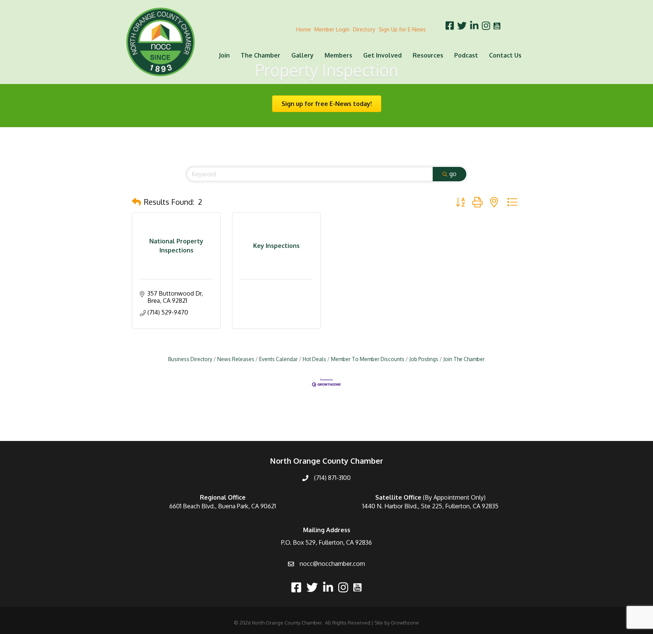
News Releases (235, 359)
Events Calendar (278, 359)
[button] (136, 202)
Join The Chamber (464, 359)
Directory (364, 29)
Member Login (332, 29)
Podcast (466, 55)
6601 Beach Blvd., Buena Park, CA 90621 (222, 506)
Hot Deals (314, 359)
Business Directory (190, 359)
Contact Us (505, 55)
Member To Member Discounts (367, 359)
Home (303, 29)
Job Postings (423, 359)
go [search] (452, 174)
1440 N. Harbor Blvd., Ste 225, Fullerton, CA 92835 (430, 506)
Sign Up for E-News (402, 29)
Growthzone (405, 623)
